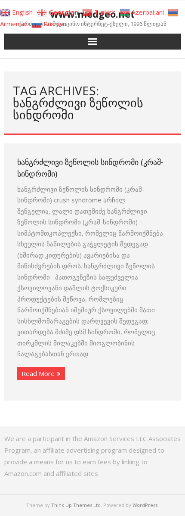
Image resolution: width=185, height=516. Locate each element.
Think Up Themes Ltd (76, 505)
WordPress (145, 505)
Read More (38, 373)
